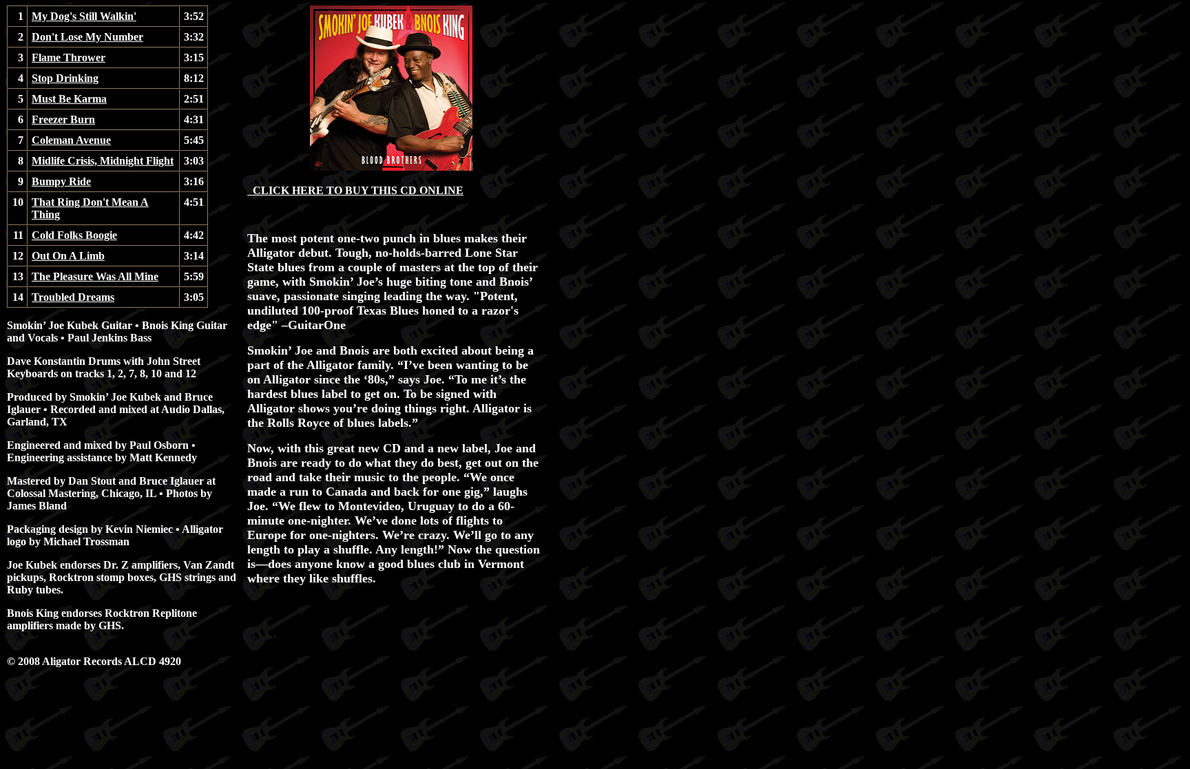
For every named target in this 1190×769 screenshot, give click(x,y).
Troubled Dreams (73, 297)
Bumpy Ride (61, 181)
